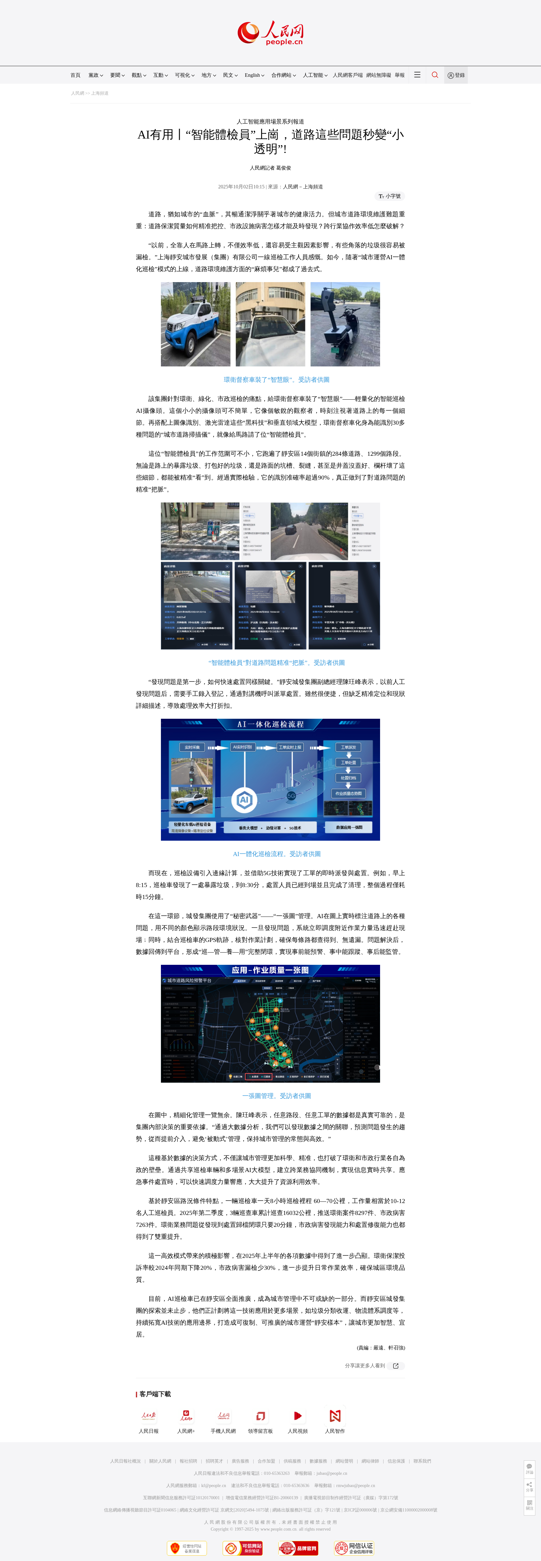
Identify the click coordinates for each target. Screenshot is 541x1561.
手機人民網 (223, 1431)
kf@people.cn (213, 1485)
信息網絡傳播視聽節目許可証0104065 (140, 1510)
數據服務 (318, 1461)
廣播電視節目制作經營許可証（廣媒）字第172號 (351, 1497)
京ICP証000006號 (360, 1510)
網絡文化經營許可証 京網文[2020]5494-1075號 (224, 1510)
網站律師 (370, 1461)
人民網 (77, 93)
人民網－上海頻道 (303, 186)
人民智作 (335, 1431)
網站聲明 (344, 1461)
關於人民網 (160, 1461)
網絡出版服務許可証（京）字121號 (306, 1510)
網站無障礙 (378, 75)
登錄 (460, 75)
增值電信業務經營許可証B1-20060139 (262, 1497)
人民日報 (149, 1431)
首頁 (75, 75)
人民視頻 (298, 1431)
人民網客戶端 (348, 75)
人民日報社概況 (125, 1461)
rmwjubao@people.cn (355, 1485)
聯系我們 (422, 1461)
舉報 (400, 75)
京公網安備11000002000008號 (408, 1510)
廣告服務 (240, 1461)
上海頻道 (100, 93)
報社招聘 (188, 1461)
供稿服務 (292, 1461)
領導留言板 (260, 1431)
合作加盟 (266, 1461)
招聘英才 (214, 1461)
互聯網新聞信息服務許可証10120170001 (181, 1497)
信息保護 (396, 1461)
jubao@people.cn (332, 1473)
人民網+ (186, 1431)
